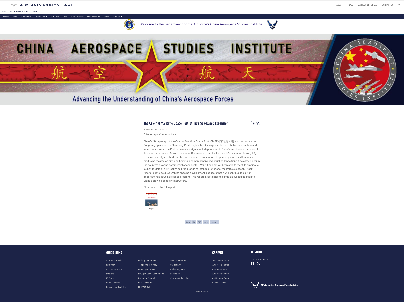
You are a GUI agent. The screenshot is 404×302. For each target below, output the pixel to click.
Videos (65, 16)
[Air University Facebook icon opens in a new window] (252, 263)
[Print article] (253, 123)
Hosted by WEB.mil (202, 291)
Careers (217, 252)
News (15, 16)
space (206, 222)
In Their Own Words (77, 16)
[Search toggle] (399, 5)
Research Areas (40, 16)
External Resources (93, 16)
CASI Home (5, 16)
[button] (3, 5)
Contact (106, 16)
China (188, 222)
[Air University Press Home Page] (202, 69)
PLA (193, 222)
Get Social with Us (261, 259)
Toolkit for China (26, 16)
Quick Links (114, 252)
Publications (55, 16)
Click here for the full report (159, 187)
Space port (214, 222)
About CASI (117, 16)
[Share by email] (258, 123)
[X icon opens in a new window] (258, 263)
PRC (199, 222)
